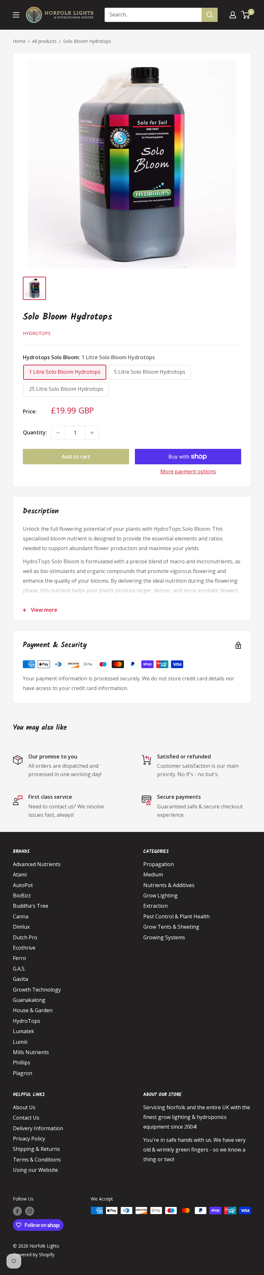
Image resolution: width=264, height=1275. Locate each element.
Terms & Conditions (37, 1159)
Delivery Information (38, 1128)
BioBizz (22, 895)
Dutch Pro (25, 937)
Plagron (22, 1073)
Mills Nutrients (31, 1052)
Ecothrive (24, 947)
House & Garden (32, 1010)
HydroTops (37, 333)
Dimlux (21, 926)
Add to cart (76, 456)
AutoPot (23, 885)
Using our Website (35, 1169)
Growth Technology (37, 989)
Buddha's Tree (30, 905)
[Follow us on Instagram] (29, 1211)
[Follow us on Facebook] (17, 1211)
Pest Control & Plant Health (176, 916)
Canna (20, 916)
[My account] (233, 14)
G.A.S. (19, 968)
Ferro (19, 958)
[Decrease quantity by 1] (58, 433)
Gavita (20, 979)
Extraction (155, 905)
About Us (24, 1107)
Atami (20, 874)
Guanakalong (29, 999)
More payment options (188, 471)
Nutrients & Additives (168, 885)
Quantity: (35, 432)
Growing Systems (164, 937)
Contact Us (26, 1117)
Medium (153, 874)
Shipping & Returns (36, 1148)
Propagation (158, 864)
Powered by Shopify (33, 1254)
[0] (246, 15)
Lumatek (23, 1031)
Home (19, 41)
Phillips (21, 1062)
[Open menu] (16, 14)
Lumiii (20, 1041)
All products (44, 41)
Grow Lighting (160, 895)
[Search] (210, 15)
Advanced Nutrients (37, 864)
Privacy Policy (29, 1138)
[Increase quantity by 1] (92, 433)
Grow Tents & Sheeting (171, 926)
